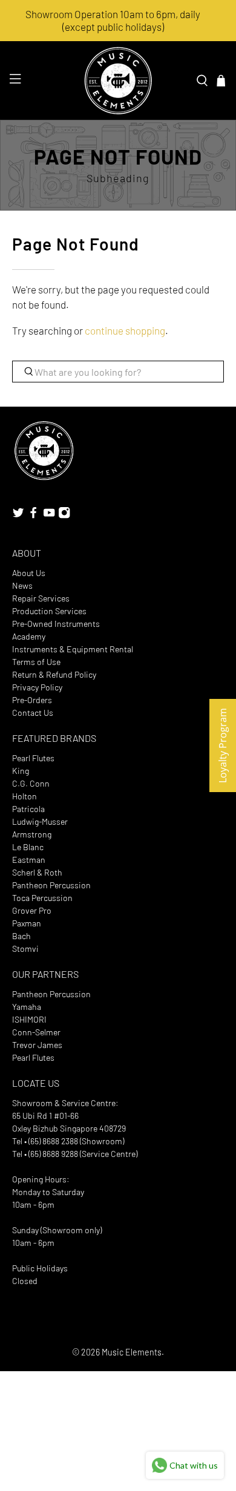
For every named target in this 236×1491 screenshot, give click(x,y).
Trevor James (37, 1045)
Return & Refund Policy (54, 674)
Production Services (49, 611)
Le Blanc (28, 847)
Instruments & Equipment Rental (72, 649)
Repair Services (41, 598)
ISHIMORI (29, 1019)
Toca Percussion (42, 898)
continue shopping (125, 330)
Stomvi (25, 948)
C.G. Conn (31, 783)
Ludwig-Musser (40, 821)
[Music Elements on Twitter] (18, 515)
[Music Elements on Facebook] (33, 515)
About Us (28, 573)
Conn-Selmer (36, 1032)
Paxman (26, 923)
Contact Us (32, 712)
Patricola (28, 809)
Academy (28, 636)
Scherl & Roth (37, 872)
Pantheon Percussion (51, 885)
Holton (24, 796)
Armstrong (31, 834)
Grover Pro (31, 910)
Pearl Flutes (33, 758)
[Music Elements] (118, 80)
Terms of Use (36, 662)
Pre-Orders (32, 700)
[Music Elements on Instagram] (64, 515)
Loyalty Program (222, 745)
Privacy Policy (37, 687)
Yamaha (26, 1006)
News (22, 585)
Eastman (28, 859)
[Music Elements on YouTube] (49, 515)
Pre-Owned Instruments (56, 623)
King (20, 770)
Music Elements (132, 1352)
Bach (21, 936)
